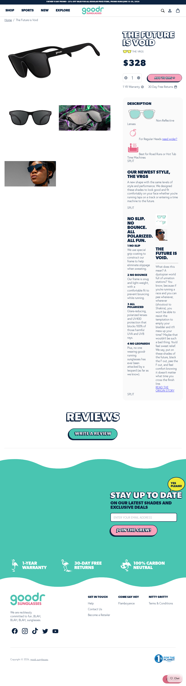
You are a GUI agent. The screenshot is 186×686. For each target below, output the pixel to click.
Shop (9, 10)
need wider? (169, 139)
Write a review (93, 434)
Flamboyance (126, 603)
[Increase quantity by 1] (139, 77)
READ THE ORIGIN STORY (165, 388)
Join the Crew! (134, 530)
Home (8, 20)
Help (91, 603)
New (44, 10)
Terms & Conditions (161, 603)
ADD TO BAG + (164, 77)
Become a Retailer (99, 615)
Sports (27, 10)
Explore (63, 10)
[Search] (118, 10)
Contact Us (95, 609)
